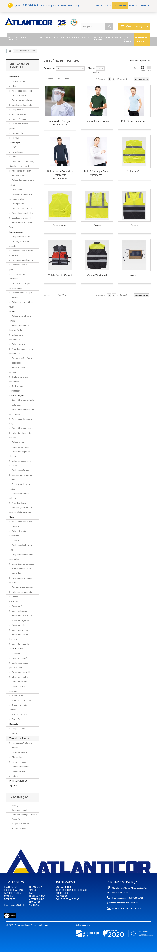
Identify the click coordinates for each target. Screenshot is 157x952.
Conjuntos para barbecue (22, 564)
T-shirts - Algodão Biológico (18, 707)
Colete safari (134, 171)
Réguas (15, 138)
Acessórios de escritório (22, 91)
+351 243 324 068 (135, 898)
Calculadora (16, 190)
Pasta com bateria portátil (18, 126)
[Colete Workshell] (97, 255)
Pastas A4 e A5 (18, 119)
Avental (134, 275)
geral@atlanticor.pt (130, 908)
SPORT (15, 733)
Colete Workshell (97, 275)
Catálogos (62, 896)
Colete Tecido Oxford (60, 275)
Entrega (15, 805)
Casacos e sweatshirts (21, 672)
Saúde (14, 748)
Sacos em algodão (20, 620)
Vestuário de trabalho (21, 700)
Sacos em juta (18, 625)
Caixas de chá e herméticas (17, 533)
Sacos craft (16, 606)
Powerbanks (17, 152)
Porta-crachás (17, 133)
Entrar (145, 5)
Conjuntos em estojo (20, 237)
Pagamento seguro (20, 824)
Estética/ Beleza (19, 752)
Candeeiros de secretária (22, 105)
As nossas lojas (18, 828)
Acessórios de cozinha (21, 522)
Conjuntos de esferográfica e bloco (18, 112)
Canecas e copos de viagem (19, 453)
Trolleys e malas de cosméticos (19, 379)
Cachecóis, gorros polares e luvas (18, 665)
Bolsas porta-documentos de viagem (19, 444)
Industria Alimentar (20, 766)
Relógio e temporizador (21, 592)
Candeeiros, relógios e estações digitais (20, 196)
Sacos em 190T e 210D (22, 616)
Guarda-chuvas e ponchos (18, 688)
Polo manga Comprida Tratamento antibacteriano (60, 175)
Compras (117, 37)
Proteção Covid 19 (13, 38)
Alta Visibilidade (18, 757)
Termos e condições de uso (24, 814)
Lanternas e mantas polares (19, 495)
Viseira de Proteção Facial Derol (60, 123)
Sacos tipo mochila (20, 644)
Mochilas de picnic (20, 503)
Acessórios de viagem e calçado (21, 421)
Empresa (133, 5)
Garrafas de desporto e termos (20, 477)
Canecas (15, 540)
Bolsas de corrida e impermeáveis (19, 327)
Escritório (27, 37)
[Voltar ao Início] (10, 51)
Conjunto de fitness (20, 470)
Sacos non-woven (19, 630)
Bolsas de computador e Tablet (21, 182)
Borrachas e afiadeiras (21, 100)
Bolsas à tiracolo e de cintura (20, 318)
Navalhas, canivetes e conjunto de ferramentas (20, 510)
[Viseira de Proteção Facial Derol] (60, 101)
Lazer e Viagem (98, 38)
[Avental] (134, 255)
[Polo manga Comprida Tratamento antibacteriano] (60, 151)
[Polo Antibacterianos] (97, 101)
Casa (107, 37)
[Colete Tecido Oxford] (60, 255)
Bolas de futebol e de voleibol (20, 435)
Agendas (13, 785)
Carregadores (17, 204)
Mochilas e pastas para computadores (21, 351)
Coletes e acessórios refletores (20, 463)
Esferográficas (61, 37)
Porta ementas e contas (22, 587)
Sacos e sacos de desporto (18, 369)
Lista (149, 70)
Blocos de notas (18, 95)
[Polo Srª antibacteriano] (134, 101)
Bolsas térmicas (18, 344)
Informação (19, 797)
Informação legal (19, 810)
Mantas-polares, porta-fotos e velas (20, 571)
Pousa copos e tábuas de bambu (20, 580)
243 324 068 (30, 5)
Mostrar (91, 68)
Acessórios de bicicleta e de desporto (21, 411)
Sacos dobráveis (19, 611)
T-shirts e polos (18, 696)
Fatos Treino (17, 719)
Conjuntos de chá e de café (20, 547)
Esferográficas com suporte (19, 243)
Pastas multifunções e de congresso (20, 360)
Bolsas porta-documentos (16, 337)
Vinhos (14, 597)
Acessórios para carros (22, 428)
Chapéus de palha (19, 677)
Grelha (142, 70)
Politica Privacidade (67, 899)
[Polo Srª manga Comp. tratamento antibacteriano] (97, 151)
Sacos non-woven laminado (18, 636)
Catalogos (120, 5)
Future (14, 776)
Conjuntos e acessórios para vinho (21, 556)
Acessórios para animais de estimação (21, 402)
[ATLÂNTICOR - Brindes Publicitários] (41, 22)
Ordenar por (49, 68)
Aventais (15, 526)
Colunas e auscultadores (22, 208)
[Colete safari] (134, 151)
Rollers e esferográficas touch (21, 304)
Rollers (14, 297)
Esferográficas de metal (22, 260)
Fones (14, 157)
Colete (97, 225)
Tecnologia (43, 37)
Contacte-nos (103, 5)
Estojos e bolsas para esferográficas (20, 285)
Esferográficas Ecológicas (17, 276)
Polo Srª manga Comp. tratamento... (97, 173)
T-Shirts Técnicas (19, 714)
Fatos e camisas (19, 682)
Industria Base (18, 771)
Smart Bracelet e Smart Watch (21, 225)
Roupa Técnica (18, 729)
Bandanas (16, 653)
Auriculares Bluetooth (21, 171)
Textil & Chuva (128, 39)
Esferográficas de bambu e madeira (21, 253)
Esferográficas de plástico (18, 267)
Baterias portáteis (19, 175)
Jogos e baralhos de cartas (19, 486)
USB (13, 147)
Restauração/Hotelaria (21, 743)
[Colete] (97, 205)
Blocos (14, 86)
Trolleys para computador (16, 388)
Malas (75, 37)
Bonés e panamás (19, 658)
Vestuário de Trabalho (141, 39)
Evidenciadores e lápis (21, 293)
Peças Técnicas (18, 762)
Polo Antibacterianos (97, 121)
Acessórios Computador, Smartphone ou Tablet (21, 163)
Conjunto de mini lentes (22, 213)
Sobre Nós (16, 819)
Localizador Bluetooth (21, 218)
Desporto (86, 37)
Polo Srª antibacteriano (134, 121)
